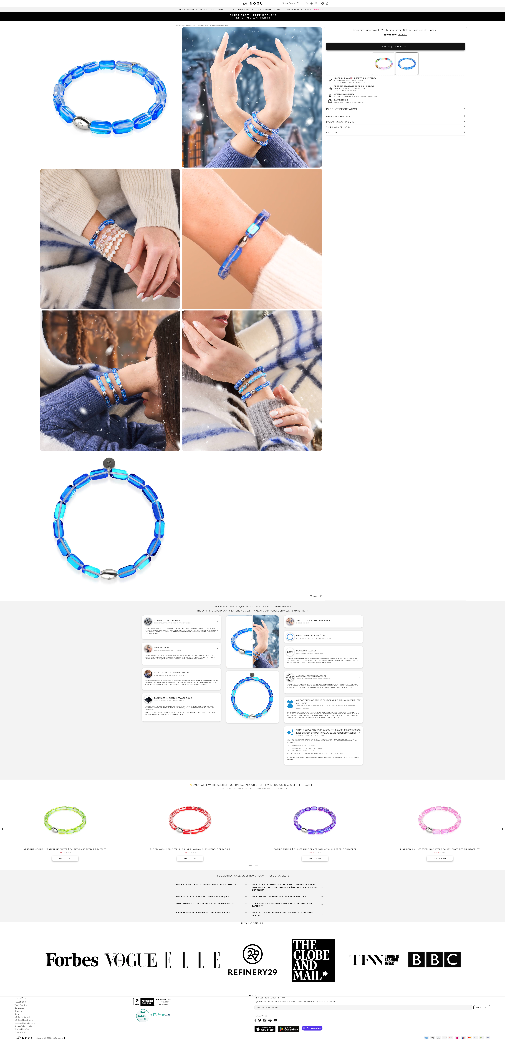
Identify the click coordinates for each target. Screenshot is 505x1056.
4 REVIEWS (402, 35)
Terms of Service (22, 1029)
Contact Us (19, 1008)
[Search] (306, 3)
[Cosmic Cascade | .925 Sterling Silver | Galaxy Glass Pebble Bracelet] (383, 64)
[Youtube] (275, 1020)
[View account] (316, 3)
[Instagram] (264, 1020)
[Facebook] (255, 1020)
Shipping (18, 1011)
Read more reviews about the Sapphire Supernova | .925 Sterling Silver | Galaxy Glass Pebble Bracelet (323, 758)
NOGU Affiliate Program (25, 1020)
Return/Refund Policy (24, 1026)
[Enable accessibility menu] (322, 3)
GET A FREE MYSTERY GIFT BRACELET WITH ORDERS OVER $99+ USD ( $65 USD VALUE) (253, 16)
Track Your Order (22, 1005)
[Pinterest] (270, 1020)
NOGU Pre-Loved (22, 1017)
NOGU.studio (252, 3)
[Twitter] (259, 1020)
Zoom (315, 596)
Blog (17, 1014)
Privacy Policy (20, 1032)
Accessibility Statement (25, 1023)
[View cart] (327, 3)
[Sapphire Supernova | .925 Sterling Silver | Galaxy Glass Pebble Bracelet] (406, 64)
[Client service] (311, 3)
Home (178, 25)
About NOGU (20, 1002)
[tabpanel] (383, 63)
